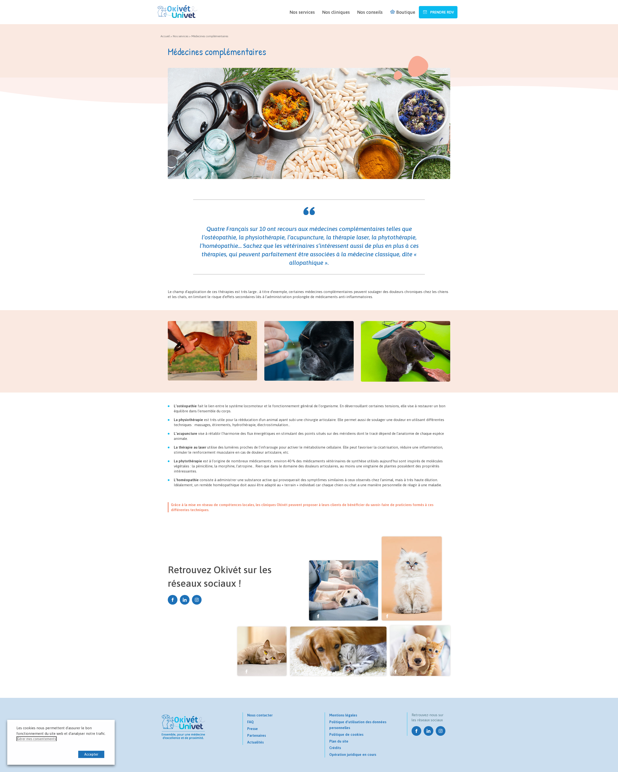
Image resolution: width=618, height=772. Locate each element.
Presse (252, 729)
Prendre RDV (441, 12)
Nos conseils (370, 12)
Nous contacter (260, 715)
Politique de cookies (346, 734)
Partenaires (256, 735)
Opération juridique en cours (352, 754)
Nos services (302, 12)
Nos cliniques (336, 12)
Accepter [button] (91, 754)
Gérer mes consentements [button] (36, 739)
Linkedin (185, 600)
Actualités (255, 742)
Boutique (405, 12)
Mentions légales (343, 715)
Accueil (165, 36)
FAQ (250, 722)
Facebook (172, 600)
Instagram (197, 600)
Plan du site (338, 741)
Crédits (335, 748)
